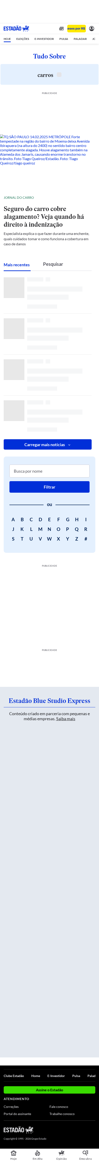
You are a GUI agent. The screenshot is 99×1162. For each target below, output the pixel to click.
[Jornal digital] (61, 28)
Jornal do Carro (19, 197)
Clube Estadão (14, 1076)
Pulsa (76, 1076)
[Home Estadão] (16, 28)
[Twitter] (76, 1129)
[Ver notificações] (91, 28)
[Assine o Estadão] (76, 29)
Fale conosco (59, 1107)
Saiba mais (65, 718)
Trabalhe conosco (62, 1114)
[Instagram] (85, 1129)
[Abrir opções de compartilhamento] (91, 197)
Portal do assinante (17, 1114)
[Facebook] (68, 1129)
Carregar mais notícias (44, 444)
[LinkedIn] (93, 1129)
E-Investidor (56, 1076)
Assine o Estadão (49, 1090)
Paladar (93, 1076)
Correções (11, 1107)
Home (35, 1076)
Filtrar (49, 486)
